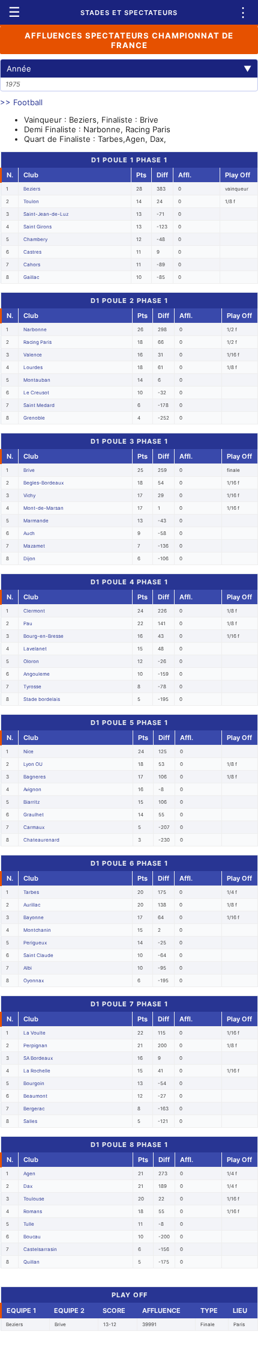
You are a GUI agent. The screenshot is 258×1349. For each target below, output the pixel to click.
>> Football (21, 102)
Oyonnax (33, 980)
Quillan (31, 1262)
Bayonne (33, 917)
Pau (27, 623)
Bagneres (34, 777)
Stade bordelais (41, 699)
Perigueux (35, 943)
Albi (27, 968)
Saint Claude (38, 955)
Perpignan (35, 1045)
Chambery (35, 239)
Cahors (31, 265)
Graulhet (33, 815)
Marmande (36, 521)
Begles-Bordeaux (43, 483)
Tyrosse (32, 687)
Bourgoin (33, 1083)
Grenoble (34, 418)
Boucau (32, 1237)
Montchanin (37, 930)
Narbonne (35, 329)
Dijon (29, 558)
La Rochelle (36, 1071)
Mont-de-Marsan (43, 508)
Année (129, 68)
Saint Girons (37, 227)
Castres (32, 252)
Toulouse (33, 1199)
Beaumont (35, 1096)
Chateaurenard (41, 840)
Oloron (31, 661)
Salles (30, 1121)
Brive (29, 470)
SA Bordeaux (38, 1058)
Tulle (28, 1224)
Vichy (29, 495)
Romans (32, 1211)
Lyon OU (33, 764)
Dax (27, 1186)
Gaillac (31, 277)
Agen (29, 1173)
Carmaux (33, 827)
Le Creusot (36, 393)
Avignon (32, 789)
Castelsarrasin (40, 1249)
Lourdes (33, 367)
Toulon (31, 201)
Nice (28, 751)
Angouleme (36, 674)
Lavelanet (35, 649)
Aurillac (31, 905)
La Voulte (34, 1033)
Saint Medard (39, 405)
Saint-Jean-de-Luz (45, 214)
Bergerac (33, 1109)
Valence (32, 355)
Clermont (34, 611)
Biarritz (31, 802)
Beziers (31, 189)
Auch (29, 533)
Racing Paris (37, 342)
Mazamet (34, 546)
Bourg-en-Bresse (43, 636)
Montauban (36, 380)
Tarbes (31, 892)
